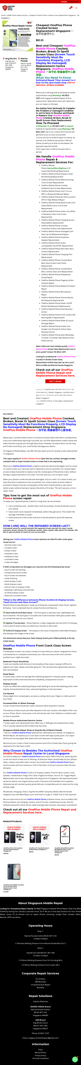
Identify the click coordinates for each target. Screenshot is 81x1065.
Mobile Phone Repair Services (17, 15)
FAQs (40, 1049)
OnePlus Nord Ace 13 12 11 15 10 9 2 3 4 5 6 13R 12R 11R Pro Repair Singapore (55, 395)
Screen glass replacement (63, 401)
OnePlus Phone (46, 401)
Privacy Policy (40, 1055)
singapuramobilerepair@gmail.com (43, 1038)
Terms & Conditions (40, 1058)
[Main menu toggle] (76, 8)
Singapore (40, 404)
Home (3, 15)
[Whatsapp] (75, 1059)
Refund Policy (40, 1052)
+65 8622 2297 (73, 2)
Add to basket (55, 381)
